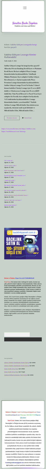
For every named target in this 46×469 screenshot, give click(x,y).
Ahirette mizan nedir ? (10, 165)
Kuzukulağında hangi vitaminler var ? (15, 175)
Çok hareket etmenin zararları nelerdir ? (15, 190)
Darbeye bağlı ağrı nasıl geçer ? (13, 200)
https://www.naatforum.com (11, 129)
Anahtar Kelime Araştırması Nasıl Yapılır (15, 375)
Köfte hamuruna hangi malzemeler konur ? (16, 195)
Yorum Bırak (28, 118)
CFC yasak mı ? (8, 160)
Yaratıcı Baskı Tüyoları (25, 23)
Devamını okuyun (13, 118)
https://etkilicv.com (28, 129)
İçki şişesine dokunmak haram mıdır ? (15, 185)
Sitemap (22, 131)
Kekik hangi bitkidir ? (10, 205)
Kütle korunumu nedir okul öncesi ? (14, 170)
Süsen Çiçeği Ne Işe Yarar (11, 368)
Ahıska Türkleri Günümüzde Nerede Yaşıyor (16, 362)
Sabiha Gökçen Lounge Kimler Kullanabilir (20, 56)
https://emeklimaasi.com (10, 131)
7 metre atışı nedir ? (9, 180)
